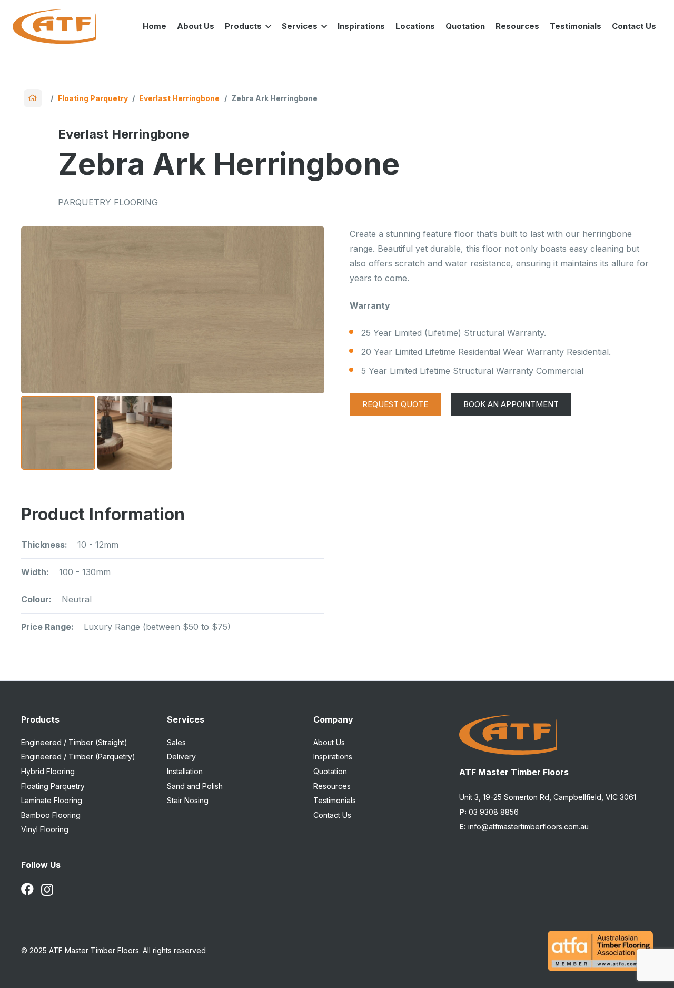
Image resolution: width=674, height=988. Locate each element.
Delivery (181, 756)
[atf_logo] (54, 26)
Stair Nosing (188, 800)
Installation (185, 771)
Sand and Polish (195, 786)
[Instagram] (47, 889)
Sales (176, 742)
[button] (266, 26)
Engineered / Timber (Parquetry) (78, 756)
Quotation (330, 771)
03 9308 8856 (489, 811)
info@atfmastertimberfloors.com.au (524, 826)
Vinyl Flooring (44, 829)
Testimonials (334, 800)
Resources (332, 786)
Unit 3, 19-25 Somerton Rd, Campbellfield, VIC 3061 (547, 797)
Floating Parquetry (93, 98)
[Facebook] (27, 889)
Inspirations (332, 756)
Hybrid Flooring (48, 771)
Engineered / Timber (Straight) (74, 742)
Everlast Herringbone (179, 98)
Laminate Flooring (51, 800)
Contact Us (332, 815)
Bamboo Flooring (51, 815)
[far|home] (33, 98)
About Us (329, 742)
